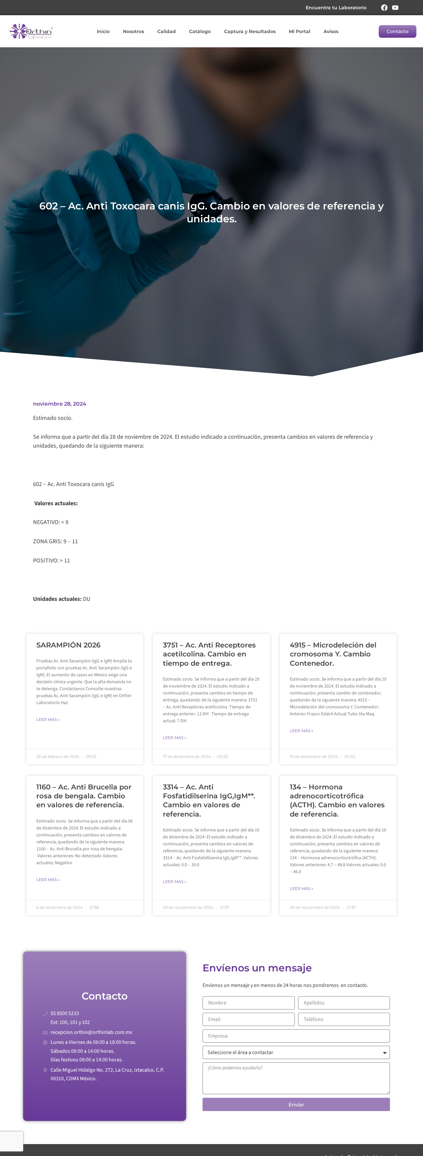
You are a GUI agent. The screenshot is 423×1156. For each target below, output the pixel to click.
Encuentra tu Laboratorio (336, 8)
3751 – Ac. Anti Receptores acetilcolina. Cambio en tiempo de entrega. (209, 654)
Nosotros (133, 31)
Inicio (103, 31)
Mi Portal (299, 31)
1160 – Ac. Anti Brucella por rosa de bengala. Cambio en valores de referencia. (84, 796)
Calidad (166, 31)
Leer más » (48, 719)
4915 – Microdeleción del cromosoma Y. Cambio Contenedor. (333, 654)
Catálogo (200, 31)
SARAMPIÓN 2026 (68, 645)
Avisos (331, 31)
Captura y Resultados (250, 31)
